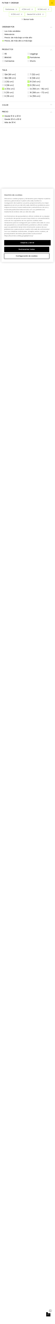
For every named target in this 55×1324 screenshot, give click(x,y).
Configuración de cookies (27, 256)
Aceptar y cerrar (27, 243)
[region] (27, 225)
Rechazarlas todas (27, 249)
